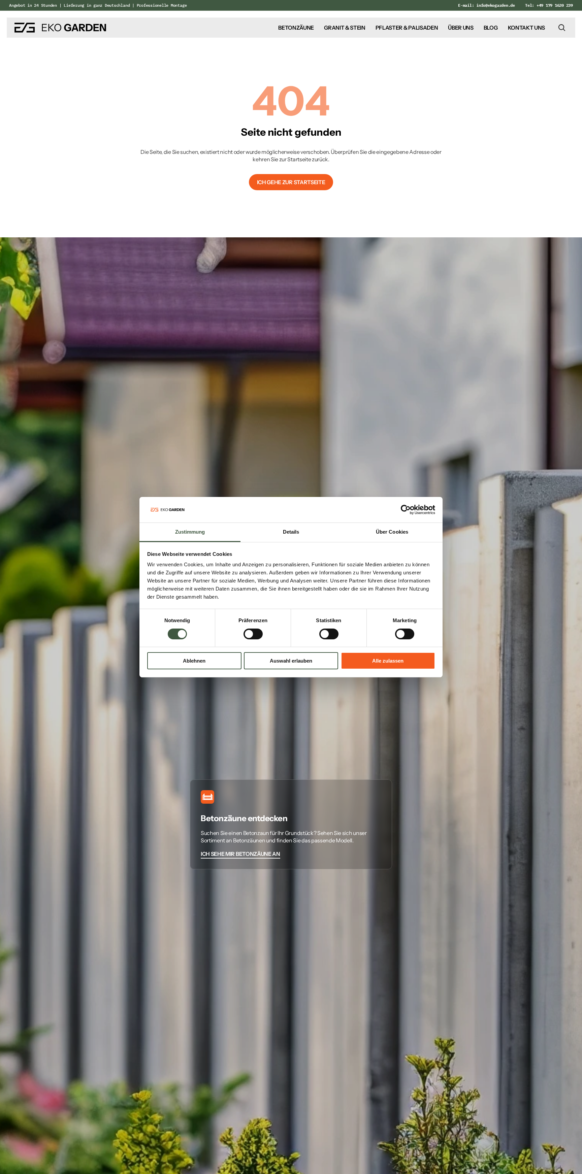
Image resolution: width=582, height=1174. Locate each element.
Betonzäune (296, 27)
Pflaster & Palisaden (407, 27)
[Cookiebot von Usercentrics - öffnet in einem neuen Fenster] (405, 510)
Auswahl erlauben (291, 661)
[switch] (253, 634)
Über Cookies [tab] (392, 532)
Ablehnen (194, 661)
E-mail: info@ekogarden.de (486, 5)
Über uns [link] (460, 27)
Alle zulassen (387, 661)
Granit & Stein (344, 27)
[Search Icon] (562, 27)
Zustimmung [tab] (190, 532)
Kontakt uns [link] (526, 27)
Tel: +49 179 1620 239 (549, 5)
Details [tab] (291, 532)
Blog (491, 27)
